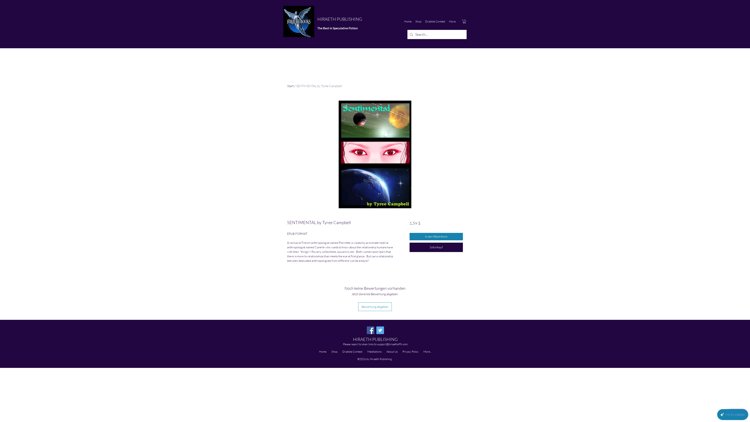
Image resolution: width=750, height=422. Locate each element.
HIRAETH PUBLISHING (339, 19)
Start (290, 86)
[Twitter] (380, 330)
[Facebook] (370, 330)
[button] (464, 21)
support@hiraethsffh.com (392, 344)
